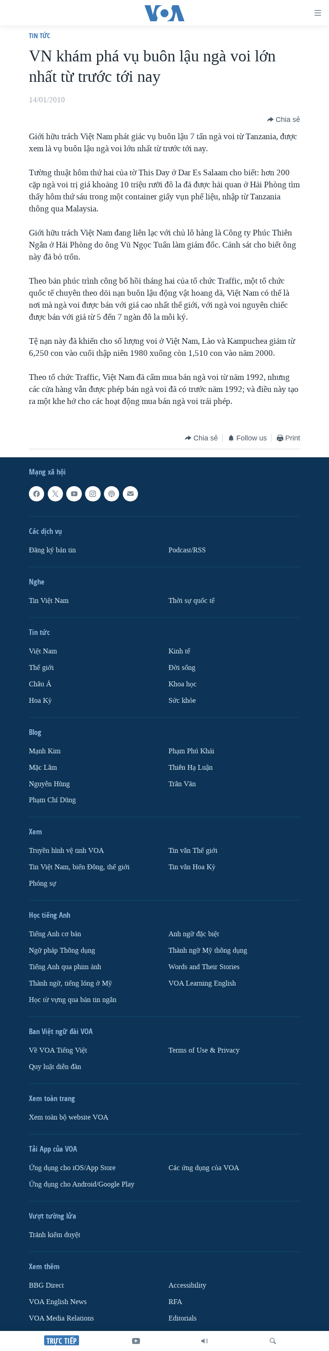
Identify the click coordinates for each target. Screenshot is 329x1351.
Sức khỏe (182, 700)
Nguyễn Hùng (49, 784)
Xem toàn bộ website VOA (68, 1117)
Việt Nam (43, 651)
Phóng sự (42, 883)
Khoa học (183, 684)
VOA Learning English (202, 983)
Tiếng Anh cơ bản (55, 934)
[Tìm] (273, 1341)
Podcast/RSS (187, 550)
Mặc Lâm (43, 767)
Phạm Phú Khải (191, 751)
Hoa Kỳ (40, 700)
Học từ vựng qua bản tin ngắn (72, 999)
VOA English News (58, 1301)
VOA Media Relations (61, 1318)
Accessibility (187, 1285)
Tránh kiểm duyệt (54, 1234)
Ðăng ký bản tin (52, 550)
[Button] (283, 120)
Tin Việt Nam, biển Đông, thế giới (79, 867)
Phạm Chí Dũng (52, 800)
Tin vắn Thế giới (193, 851)
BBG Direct (46, 1285)
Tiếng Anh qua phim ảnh (65, 967)
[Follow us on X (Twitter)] (55, 493)
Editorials (183, 1318)
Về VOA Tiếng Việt (58, 1050)
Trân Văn (182, 784)
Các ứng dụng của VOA (204, 1167)
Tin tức (39, 35)
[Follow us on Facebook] (36, 493)
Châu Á (40, 684)
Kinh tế (179, 651)
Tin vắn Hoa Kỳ (192, 867)
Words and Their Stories (204, 967)
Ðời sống (182, 667)
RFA (175, 1301)
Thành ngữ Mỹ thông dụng (208, 950)
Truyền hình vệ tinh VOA (66, 851)
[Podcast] (111, 493)
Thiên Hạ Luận (191, 767)
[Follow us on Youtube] (73, 493)
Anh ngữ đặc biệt (194, 934)
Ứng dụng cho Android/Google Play (81, 1184)
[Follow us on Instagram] (92, 493)
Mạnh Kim (45, 751)
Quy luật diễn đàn (55, 1066)
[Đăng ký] (130, 493)
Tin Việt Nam (49, 600)
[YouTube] (136, 1341)
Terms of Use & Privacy (204, 1050)
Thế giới (41, 667)
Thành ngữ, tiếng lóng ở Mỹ (70, 983)
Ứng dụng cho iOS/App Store (72, 1167)
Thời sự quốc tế (192, 600)
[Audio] (205, 1341)
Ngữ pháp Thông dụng (62, 950)
